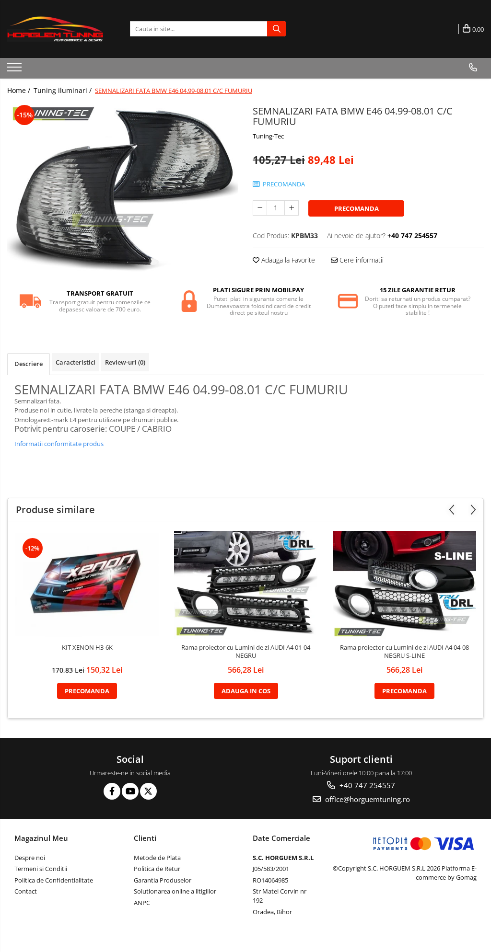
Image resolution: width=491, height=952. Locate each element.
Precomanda (356, 208)
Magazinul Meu (41, 838)
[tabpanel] (122, 189)
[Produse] (15, 70)
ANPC (142, 902)
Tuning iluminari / (64, 90)
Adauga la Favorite (287, 259)
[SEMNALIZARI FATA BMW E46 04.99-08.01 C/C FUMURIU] (122, 189)
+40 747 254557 (366, 785)
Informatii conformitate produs (59, 443)
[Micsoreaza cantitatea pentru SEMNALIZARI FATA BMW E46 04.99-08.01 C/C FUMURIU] (260, 208)
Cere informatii (361, 259)
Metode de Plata (157, 857)
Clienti (145, 838)
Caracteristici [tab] (75, 362)
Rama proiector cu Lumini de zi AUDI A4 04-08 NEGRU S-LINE (404, 651)
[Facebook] (112, 791)
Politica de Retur (157, 868)
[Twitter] (148, 791)
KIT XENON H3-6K (87, 647)
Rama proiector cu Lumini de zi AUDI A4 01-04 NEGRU (245, 651)
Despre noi (29, 857)
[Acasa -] (55, 29)
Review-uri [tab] (125, 362)
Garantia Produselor (162, 880)
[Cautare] (276, 28)
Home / (19, 90)
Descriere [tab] (28, 363)
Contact (25, 891)
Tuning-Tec (268, 136)
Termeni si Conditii (40, 868)
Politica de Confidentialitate (53, 880)
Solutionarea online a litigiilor (175, 891)
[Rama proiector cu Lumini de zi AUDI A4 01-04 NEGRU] (246, 585)
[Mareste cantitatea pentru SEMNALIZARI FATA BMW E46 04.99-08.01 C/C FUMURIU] (291, 208)
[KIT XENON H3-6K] (87, 585)
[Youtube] (130, 791)
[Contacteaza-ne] (473, 67)
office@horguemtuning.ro (366, 799)
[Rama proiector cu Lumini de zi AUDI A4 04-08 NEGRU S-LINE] (405, 585)
